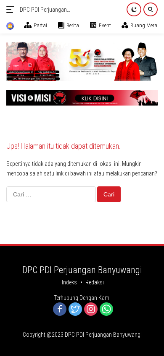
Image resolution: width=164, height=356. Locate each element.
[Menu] (12, 10)
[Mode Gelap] (134, 9)
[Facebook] (59, 309)
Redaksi (94, 282)
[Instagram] (91, 309)
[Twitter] (75, 309)
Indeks (69, 282)
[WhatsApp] (106, 309)
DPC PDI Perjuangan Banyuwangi (43, 10)
